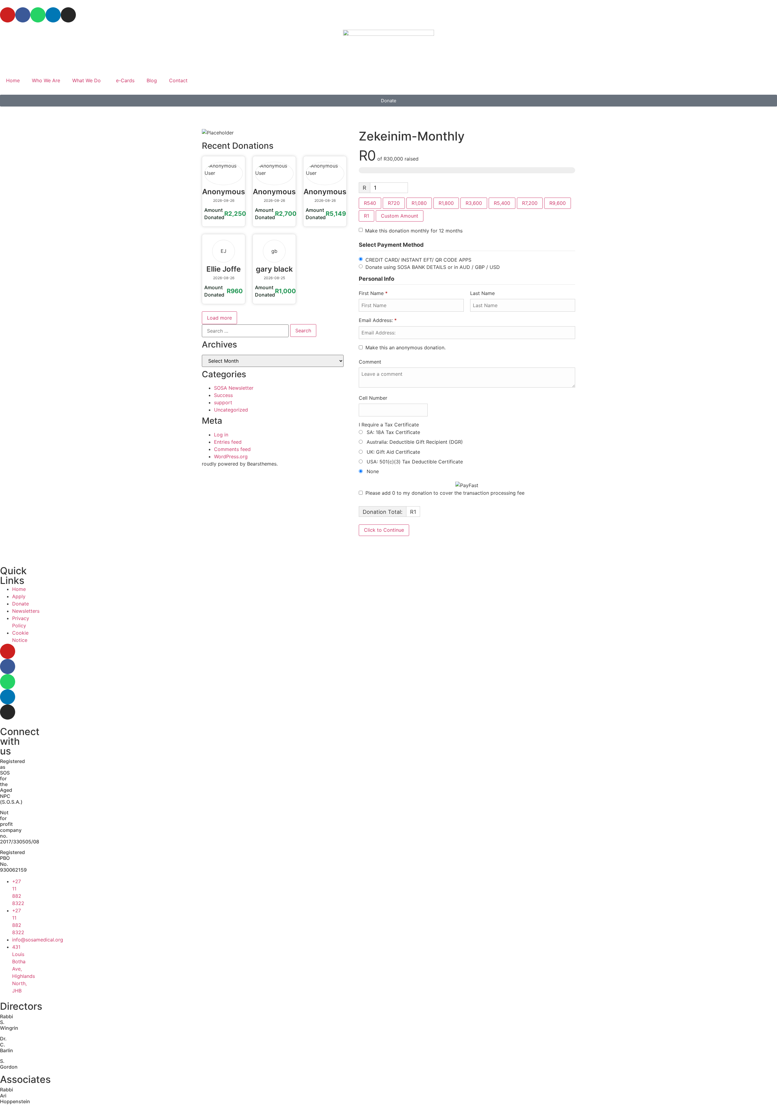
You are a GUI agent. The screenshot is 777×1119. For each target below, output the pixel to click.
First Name (373, 293)
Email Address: (378, 320)
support (223, 402)
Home (13, 80)
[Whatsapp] (38, 14)
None (372, 471)
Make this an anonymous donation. (405, 347)
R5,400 (502, 203)
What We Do (86, 80)
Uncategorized (231, 410)
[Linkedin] (53, 14)
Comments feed (232, 449)
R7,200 (530, 203)
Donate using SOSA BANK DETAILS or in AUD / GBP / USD (432, 267)
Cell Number (373, 398)
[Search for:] (245, 330)
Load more (219, 318)
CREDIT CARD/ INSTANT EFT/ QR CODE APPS (418, 259)
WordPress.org (231, 456)
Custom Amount (399, 216)
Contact (178, 80)
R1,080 (419, 203)
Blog (152, 80)
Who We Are (46, 80)
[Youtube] (7, 14)
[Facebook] (22, 14)
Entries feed (228, 442)
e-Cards (125, 80)
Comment (371, 362)
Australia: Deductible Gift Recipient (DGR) (414, 442)
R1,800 (446, 203)
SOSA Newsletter (233, 388)
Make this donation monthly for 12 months (414, 230)
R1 (366, 216)
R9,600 (557, 203)
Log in (221, 435)
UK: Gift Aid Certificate (392, 452)
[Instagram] (68, 14)
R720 (394, 203)
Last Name (483, 293)
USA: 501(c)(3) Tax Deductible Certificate (414, 462)
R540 (370, 203)
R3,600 (474, 203)
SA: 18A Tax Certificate (392, 432)
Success (223, 395)
